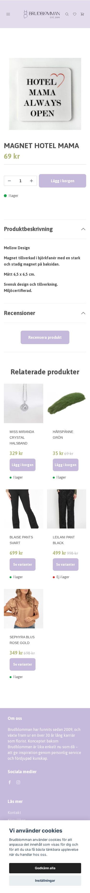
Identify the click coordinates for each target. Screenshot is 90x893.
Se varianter (22, 564)
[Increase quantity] (31, 181)
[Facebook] (10, 782)
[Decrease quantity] (9, 181)
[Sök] (67, 14)
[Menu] (8, 14)
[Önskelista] (74, 14)
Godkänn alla (45, 868)
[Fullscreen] (45, 94)
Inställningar (45, 880)
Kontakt (14, 812)
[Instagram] (18, 782)
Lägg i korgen (22, 465)
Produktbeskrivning (28, 229)
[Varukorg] (82, 14)
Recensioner (19, 313)
